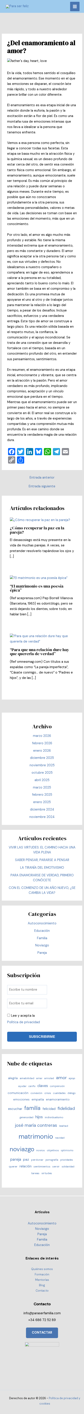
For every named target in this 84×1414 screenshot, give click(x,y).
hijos (39, 1117)
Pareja (42, 953)
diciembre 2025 (42, 758)
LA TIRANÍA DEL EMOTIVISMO (42, 868)
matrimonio (36, 1136)
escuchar (15, 1109)
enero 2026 (42, 751)
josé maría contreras (36, 1125)
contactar (42, 1332)
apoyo (72, 1078)
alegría (13, 1078)
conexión (36, 1093)
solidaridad (68, 1166)
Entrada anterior (42, 477)
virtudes (46, 1173)
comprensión (57, 1086)
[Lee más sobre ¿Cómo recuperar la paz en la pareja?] (40, 520)
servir (56, 1166)
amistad (49, 1078)
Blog (42, 1285)
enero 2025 (42, 802)
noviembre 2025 (42, 765)
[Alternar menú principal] (75, 6)
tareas (35, 1173)
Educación (42, 931)
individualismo (54, 1117)
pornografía (51, 1159)
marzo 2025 (42, 787)
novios (40, 1150)
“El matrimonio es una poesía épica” (36, 588)
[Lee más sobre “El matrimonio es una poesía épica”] (38, 578)
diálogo (71, 1093)
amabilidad (27, 1078)
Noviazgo (42, 945)
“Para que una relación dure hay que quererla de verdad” (39, 651)
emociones (21, 1099)
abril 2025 (42, 780)
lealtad (63, 1126)
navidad (60, 1137)
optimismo (67, 1150)
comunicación (18, 1093)
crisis (47, 1093)
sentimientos (42, 1166)
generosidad (26, 1117)
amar (39, 1078)
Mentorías (42, 1280)
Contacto (42, 1290)
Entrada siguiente (42, 486)
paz (26, 1159)
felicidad (49, 1109)
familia (32, 1108)
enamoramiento (58, 1099)
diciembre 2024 (42, 809)
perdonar (37, 1160)
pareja (15, 1159)
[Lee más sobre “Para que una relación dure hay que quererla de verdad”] (42, 639)
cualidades (59, 1093)
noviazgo (22, 1149)
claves (42, 1085)
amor (61, 1077)
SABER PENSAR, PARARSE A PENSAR (42, 860)
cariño (31, 1086)
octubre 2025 (42, 773)
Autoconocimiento (42, 923)
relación (25, 1166)
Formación (42, 1274)
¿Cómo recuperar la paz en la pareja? (37, 530)
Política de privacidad (23, 1022)
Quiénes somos (42, 1269)
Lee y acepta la (23, 1019)
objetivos (53, 1150)
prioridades (66, 1159)
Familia (42, 938)
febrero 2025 (42, 795)
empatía (38, 1099)
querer (13, 1166)
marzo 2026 (42, 736)
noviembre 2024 (42, 817)
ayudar (22, 1086)
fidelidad (66, 1108)
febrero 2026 (42, 743)
